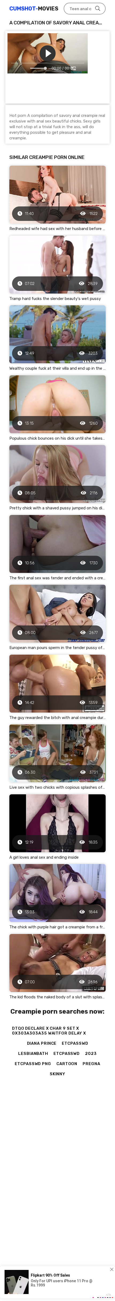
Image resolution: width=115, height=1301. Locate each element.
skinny (57, 1074)
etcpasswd (75, 1043)
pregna (91, 1063)
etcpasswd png (33, 1063)
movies (33, 8)
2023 (91, 1053)
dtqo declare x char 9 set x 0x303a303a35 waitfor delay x (49, 1031)
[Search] (98, 8)
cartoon (66, 1063)
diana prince (42, 1043)
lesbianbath (33, 1053)
